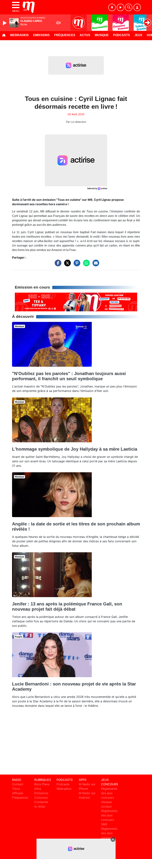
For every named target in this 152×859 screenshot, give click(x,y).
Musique (102, 35)
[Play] (5, 23)
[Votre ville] (112, 7)
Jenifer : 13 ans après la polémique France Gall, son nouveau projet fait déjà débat (67, 606)
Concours (41, 797)
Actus (85, 35)
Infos (37, 788)
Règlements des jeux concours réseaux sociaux (109, 797)
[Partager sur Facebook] (57, 265)
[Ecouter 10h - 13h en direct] (76, 302)
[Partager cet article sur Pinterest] (76, 265)
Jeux (138, 35)
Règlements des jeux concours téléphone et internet (109, 837)
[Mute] (58, 23)
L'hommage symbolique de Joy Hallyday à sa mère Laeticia (74, 449)
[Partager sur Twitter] (66, 265)
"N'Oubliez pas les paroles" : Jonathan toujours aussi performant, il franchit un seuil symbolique (69, 376)
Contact (17, 784)
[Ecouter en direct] (120, 7)
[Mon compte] (137, 7)
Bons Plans (41, 784)
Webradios (19, 35)
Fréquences (64, 35)
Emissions (41, 35)
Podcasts (121, 35)
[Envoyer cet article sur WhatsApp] (85, 265)
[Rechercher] (128, 7)
